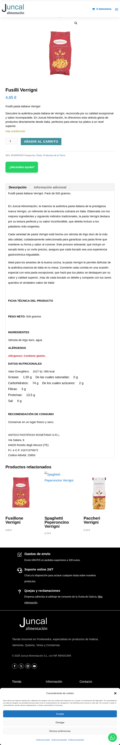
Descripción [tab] (18, 187)
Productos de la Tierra (54, 155)
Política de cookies (43, 739)
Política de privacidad (59, 739)
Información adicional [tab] (50, 187)
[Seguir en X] (21, 666)
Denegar (60, 722)
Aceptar (60, 714)
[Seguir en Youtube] (34, 666)
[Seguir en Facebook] (14, 666)
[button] (115, 693)
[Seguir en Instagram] (27, 666)
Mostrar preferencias (60, 731)
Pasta (39, 155)
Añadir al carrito (41, 141)
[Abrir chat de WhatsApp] (112, 737)
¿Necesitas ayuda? (22, 167)
